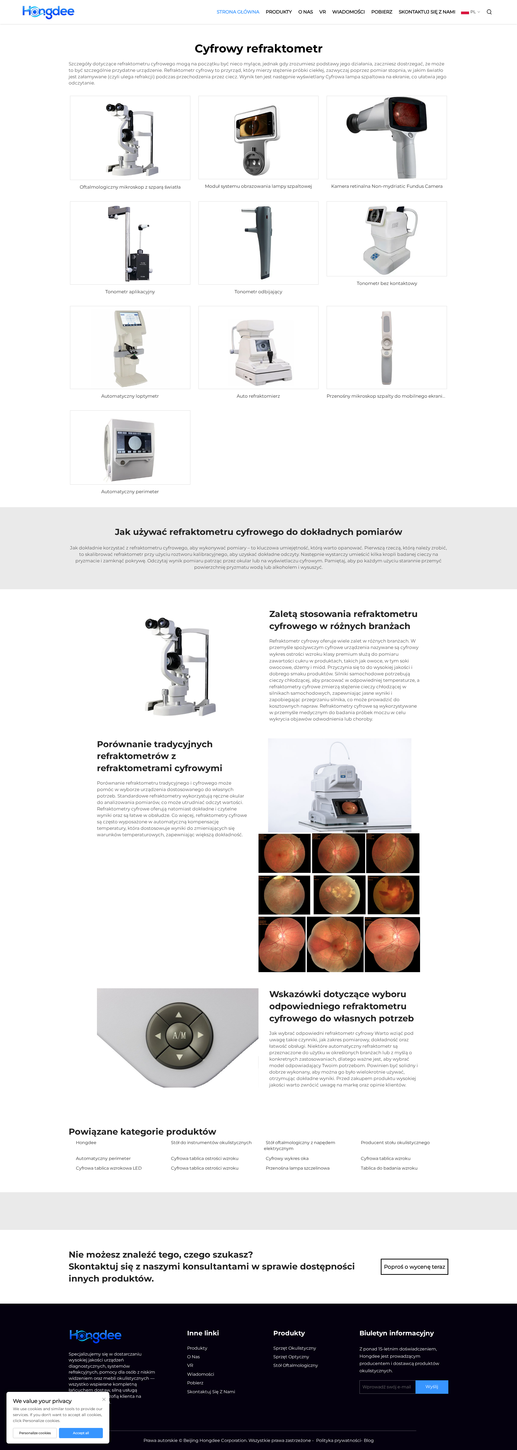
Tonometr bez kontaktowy (387, 283)
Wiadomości (348, 12)
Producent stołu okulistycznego (395, 1142)
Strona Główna (238, 12)
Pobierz (381, 12)
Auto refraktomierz (258, 396)
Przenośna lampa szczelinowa (298, 1168)
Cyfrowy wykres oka (287, 1158)
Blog (369, 1440)
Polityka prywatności (338, 1440)
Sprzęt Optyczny (291, 1356)
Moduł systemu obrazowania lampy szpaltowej (258, 186)
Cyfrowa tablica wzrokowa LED (109, 1168)
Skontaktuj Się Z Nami (427, 12)
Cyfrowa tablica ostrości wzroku (205, 1158)
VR (322, 12)
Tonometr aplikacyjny (130, 291)
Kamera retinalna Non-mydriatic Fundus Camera (387, 186)
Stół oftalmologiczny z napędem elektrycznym (299, 1145)
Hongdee (86, 1142)
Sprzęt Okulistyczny (294, 1348)
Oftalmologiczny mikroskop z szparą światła (130, 187)
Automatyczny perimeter (130, 491)
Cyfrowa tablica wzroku (386, 1158)
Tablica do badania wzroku (389, 1168)
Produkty (279, 12)
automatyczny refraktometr (361, 1046)
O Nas (305, 12)
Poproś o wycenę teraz (414, 1267)
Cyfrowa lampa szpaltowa (356, 76)
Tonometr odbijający (258, 291)
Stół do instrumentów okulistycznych (211, 1142)
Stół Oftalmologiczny (295, 1365)
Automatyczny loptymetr (130, 396)
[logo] (96, 1335)
